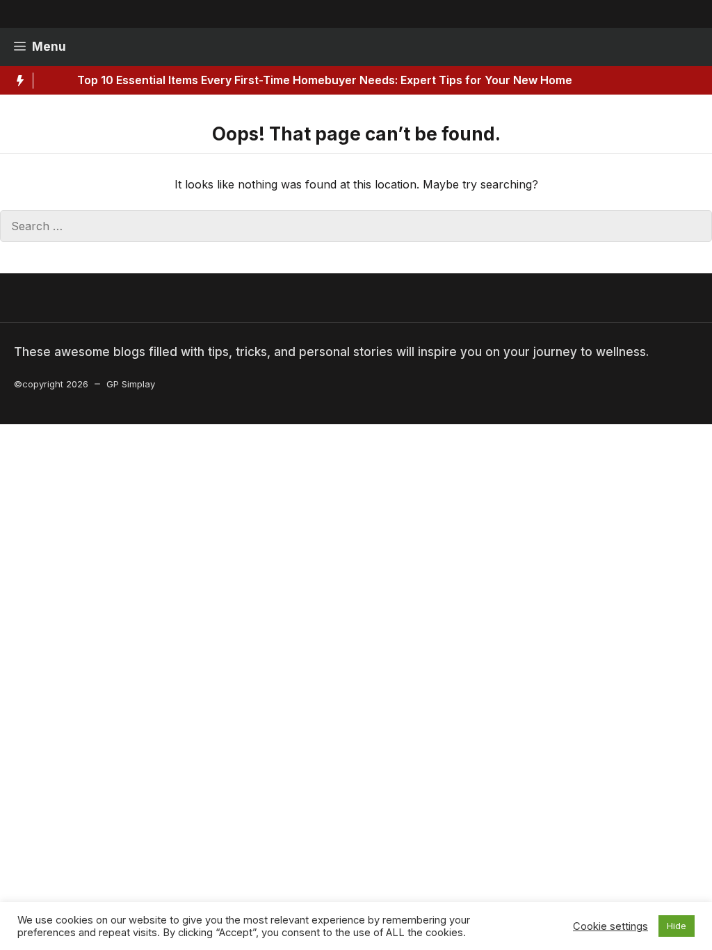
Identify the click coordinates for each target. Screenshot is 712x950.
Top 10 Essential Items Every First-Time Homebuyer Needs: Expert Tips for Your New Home (299, 80)
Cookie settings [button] (610, 926)
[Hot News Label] (16, 80)
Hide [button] (676, 925)
